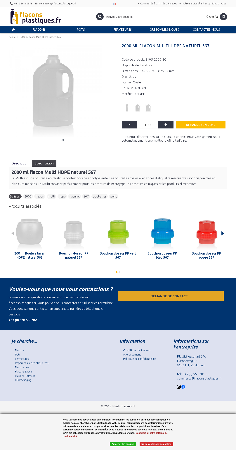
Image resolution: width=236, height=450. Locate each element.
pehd (113, 196)
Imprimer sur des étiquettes (31, 363)
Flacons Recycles (25, 375)
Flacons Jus (22, 367)
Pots (18, 354)
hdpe (62, 196)
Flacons (19, 350)
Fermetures (22, 358)
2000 (28, 196)
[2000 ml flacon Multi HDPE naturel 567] (63, 90)
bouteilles (100, 196)
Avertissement (132, 354)
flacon (39, 196)
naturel (74, 196)
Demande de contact (169, 296)
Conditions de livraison (136, 350)
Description (20, 163)
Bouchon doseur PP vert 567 (118, 255)
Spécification (44, 163)
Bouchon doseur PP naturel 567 (73, 255)
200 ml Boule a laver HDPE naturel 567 (29, 255)
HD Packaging (23, 380)
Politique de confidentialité (139, 358)
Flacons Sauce (23, 371)
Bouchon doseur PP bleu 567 (162, 255)
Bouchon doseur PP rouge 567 (206, 255)
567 (86, 196)
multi (51, 196)
